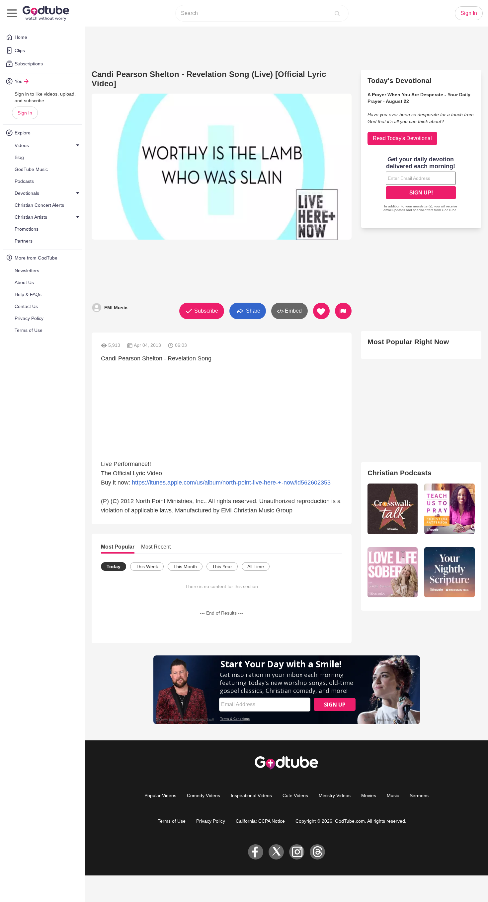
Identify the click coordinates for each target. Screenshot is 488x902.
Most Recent (156, 547)
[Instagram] (296, 852)
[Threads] (317, 852)
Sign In (25, 112)
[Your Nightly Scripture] (449, 572)
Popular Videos (160, 795)
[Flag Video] (343, 311)
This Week (147, 566)
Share (252, 310)
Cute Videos (295, 795)
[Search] (337, 13)
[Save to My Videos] (321, 311)
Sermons (419, 795)
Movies (368, 795)
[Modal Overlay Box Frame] (420, 185)
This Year (222, 566)
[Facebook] (255, 852)
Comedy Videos (203, 795)
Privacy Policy (210, 821)
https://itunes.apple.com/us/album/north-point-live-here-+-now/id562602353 (231, 482)
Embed (293, 311)
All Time (255, 566)
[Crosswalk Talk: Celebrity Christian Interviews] (392, 509)
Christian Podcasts (399, 473)
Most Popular (117, 547)
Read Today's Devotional (402, 138)
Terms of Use (172, 821)
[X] (276, 852)
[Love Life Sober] (392, 572)
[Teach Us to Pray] (449, 509)
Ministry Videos (335, 795)
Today (114, 566)
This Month (185, 566)
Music (393, 795)
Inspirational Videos (251, 795)
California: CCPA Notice (260, 821)
